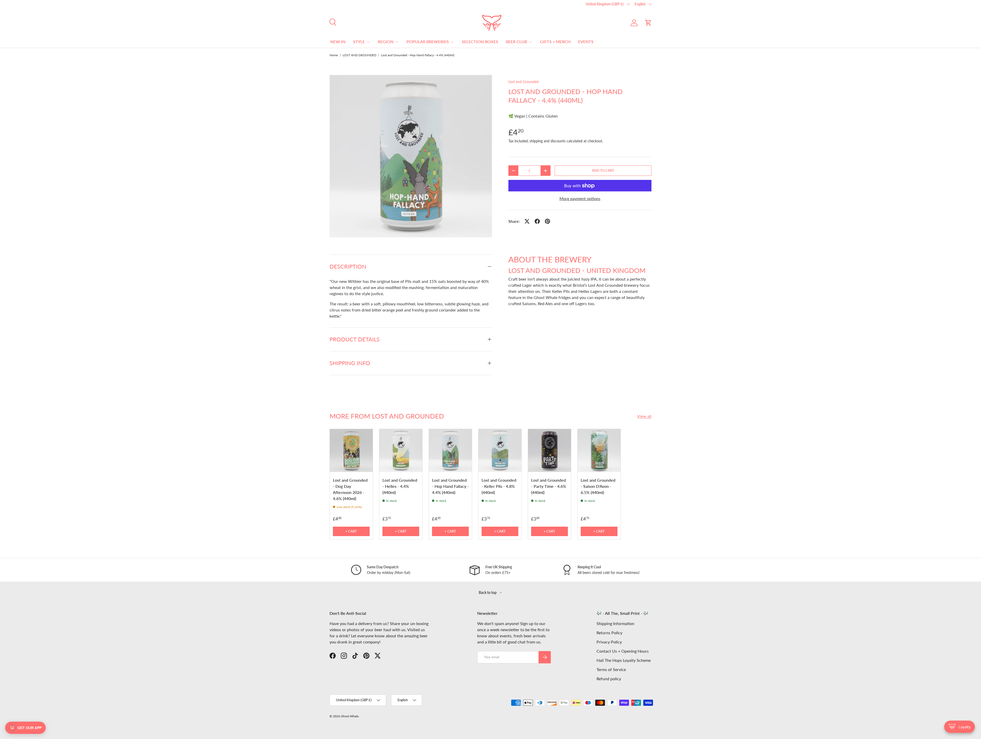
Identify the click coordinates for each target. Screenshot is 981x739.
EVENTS (585, 41)
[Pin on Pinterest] (547, 221)
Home (334, 55)
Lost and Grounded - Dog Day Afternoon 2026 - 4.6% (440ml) (350, 489)
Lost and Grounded (523, 81)
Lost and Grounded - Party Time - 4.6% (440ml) (548, 486)
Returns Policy (609, 632)
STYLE (359, 41)
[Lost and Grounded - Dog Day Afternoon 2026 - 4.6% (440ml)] (351, 450)
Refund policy (609, 678)
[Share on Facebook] (537, 221)
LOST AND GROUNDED (359, 55)
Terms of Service (611, 669)
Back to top (488, 592)
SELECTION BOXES (480, 41)
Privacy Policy (609, 641)
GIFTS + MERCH (555, 41)
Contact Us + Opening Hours (623, 651)
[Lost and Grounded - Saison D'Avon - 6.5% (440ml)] (599, 450)
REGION (385, 41)
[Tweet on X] (527, 221)
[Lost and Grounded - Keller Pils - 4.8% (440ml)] (499, 450)
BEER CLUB (516, 41)
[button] (648, 22)
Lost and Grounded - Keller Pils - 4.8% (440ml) (499, 486)
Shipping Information (615, 623)
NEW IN (337, 41)
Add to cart (603, 170)
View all (644, 416)
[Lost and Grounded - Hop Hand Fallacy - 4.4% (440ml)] (450, 450)
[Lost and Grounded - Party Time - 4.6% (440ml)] (549, 450)
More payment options (579, 198)
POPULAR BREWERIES (427, 41)
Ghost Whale (349, 716)
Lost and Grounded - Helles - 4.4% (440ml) (399, 486)
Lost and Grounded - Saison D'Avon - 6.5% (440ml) (598, 486)
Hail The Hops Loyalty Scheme (624, 660)
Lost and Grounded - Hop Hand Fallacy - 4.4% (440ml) (417, 55)
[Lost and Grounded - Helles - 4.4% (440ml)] (400, 450)
